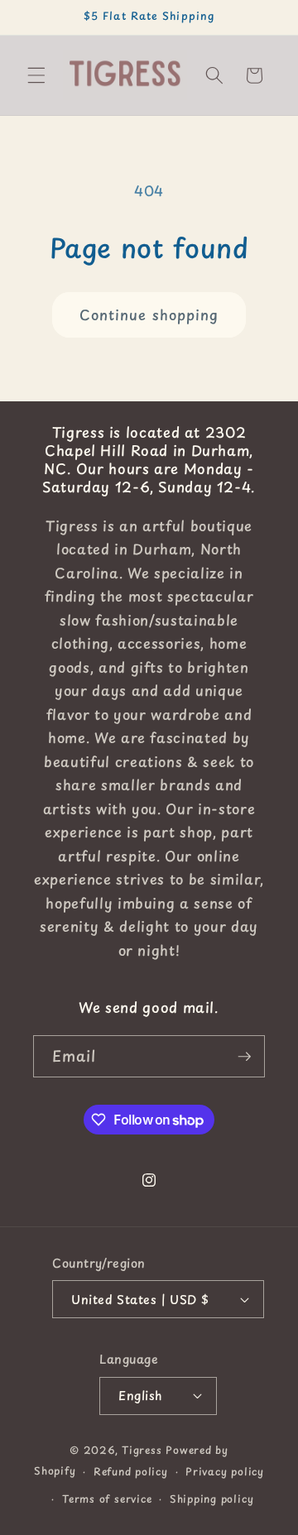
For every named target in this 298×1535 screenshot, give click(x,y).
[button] (36, 75)
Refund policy (131, 1471)
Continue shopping (149, 315)
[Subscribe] (244, 1056)
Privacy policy (224, 1471)
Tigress (141, 1449)
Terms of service (106, 1498)
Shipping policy (212, 1498)
